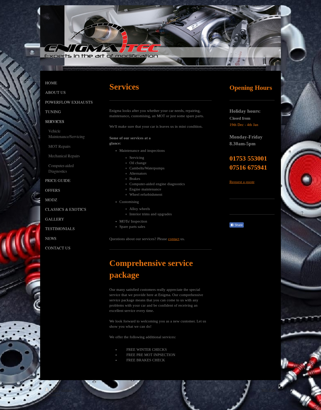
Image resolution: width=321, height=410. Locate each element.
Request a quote (242, 182)
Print (54, 390)
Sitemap (66, 390)
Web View (268, 390)
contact (173, 239)
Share (238, 225)
